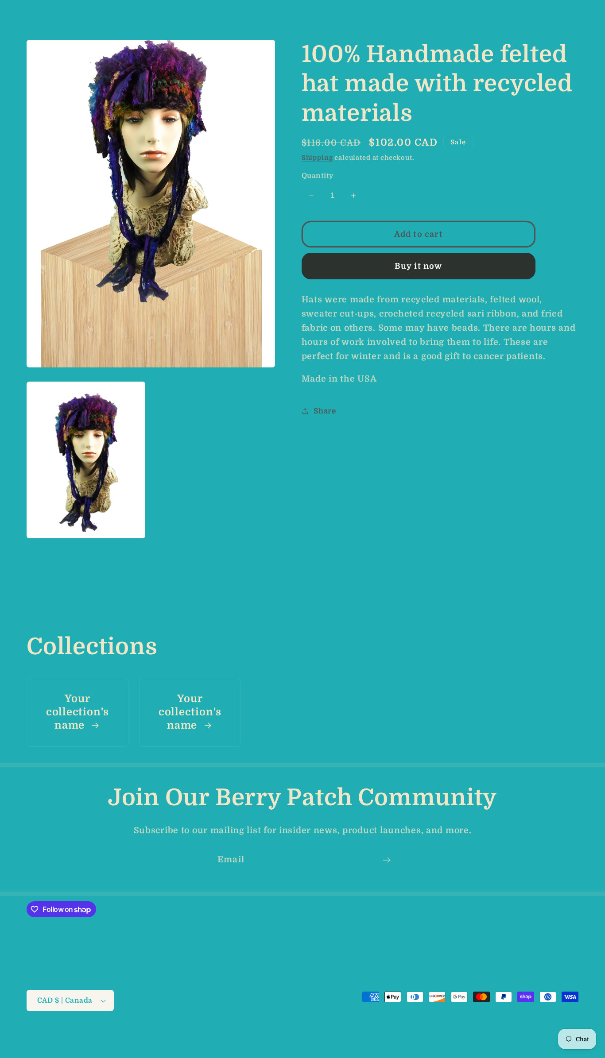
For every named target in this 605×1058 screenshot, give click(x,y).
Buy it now (418, 265)
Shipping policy (401, 1036)
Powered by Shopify (158, 1037)
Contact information (468, 1036)
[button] (22, 11)
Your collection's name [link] (77, 712)
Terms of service (338, 1036)
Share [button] (325, 410)
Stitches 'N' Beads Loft (89, 1037)
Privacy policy (279, 1036)
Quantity (318, 176)
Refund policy (223, 1036)
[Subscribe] (386, 860)
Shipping (317, 157)
